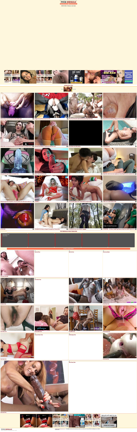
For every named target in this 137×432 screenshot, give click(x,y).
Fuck (68, 2)
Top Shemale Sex (6, 234)
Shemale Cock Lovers (73, 3)
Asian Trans (5, 235)
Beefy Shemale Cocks (64, 3)
